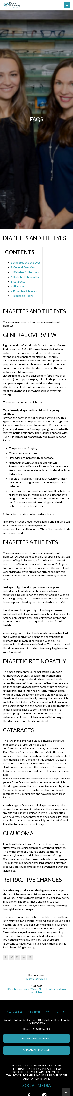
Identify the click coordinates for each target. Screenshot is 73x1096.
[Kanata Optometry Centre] (36, 5)
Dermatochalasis (36, 978)
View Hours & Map (36, 1050)
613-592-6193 (41, 1029)
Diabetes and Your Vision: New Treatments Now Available (36, 990)
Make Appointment (36, 1038)
